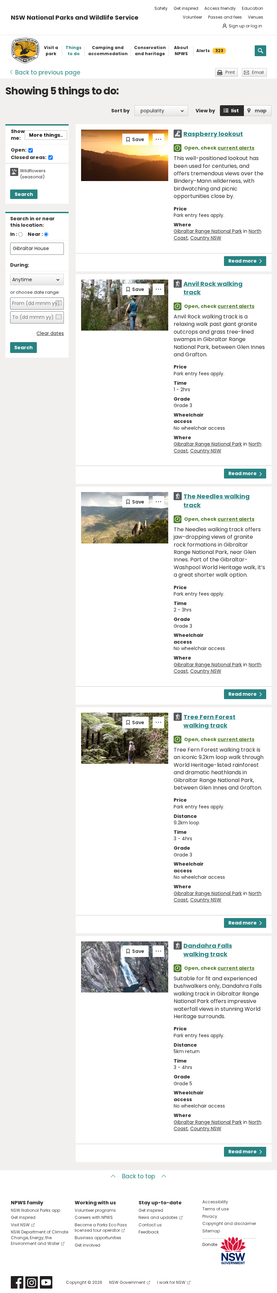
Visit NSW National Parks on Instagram (31, 1282)
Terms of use (215, 1209)
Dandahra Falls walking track (207, 949)
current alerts (236, 147)
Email (258, 72)
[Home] (25, 51)
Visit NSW (20, 1225)
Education (252, 8)
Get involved (87, 1245)
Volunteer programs (95, 1210)
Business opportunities (98, 1238)
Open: (19, 150)
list (235, 110)
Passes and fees (225, 17)
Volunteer (192, 17)
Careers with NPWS (94, 1217)
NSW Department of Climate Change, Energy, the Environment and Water (39, 1237)
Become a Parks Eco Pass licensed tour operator (101, 1227)
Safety (161, 8)
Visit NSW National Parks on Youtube (46, 1282)
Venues (255, 17)
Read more (242, 261)
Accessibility (215, 1202)
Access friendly (220, 8)
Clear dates (50, 333)
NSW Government (127, 1282)
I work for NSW (171, 1282)
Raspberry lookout (213, 134)
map (261, 110)
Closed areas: (29, 158)
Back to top (138, 1176)
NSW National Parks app (35, 1210)
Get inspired (186, 8)
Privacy (209, 1216)
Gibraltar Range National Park (208, 231)
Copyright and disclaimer (229, 1223)
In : (13, 234)
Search (24, 194)
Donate (209, 1244)
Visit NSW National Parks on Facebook (17, 1282)
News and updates (158, 1217)
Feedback (148, 1232)
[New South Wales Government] (233, 1250)
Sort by (120, 110)
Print (230, 72)
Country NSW (205, 238)
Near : (35, 234)
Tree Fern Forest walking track (209, 721)
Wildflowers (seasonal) (33, 174)
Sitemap (211, 1231)
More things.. (46, 135)
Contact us (150, 1225)
